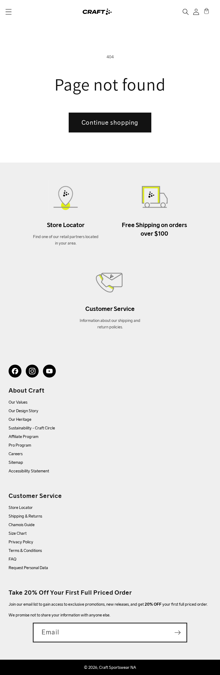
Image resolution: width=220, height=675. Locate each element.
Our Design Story (23, 410)
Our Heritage (20, 419)
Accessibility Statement (29, 470)
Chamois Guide (22, 524)
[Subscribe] (177, 632)
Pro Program (20, 445)
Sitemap (16, 462)
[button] (8, 12)
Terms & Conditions (25, 550)
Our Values (18, 402)
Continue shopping (110, 122)
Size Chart (18, 533)
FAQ (12, 559)
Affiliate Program (23, 436)
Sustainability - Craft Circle (32, 427)
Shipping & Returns (25, 516)
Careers (16, 453)
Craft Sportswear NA (117, 667)
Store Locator (21, 507)
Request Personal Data (28, 567)
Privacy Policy (21, 541)
